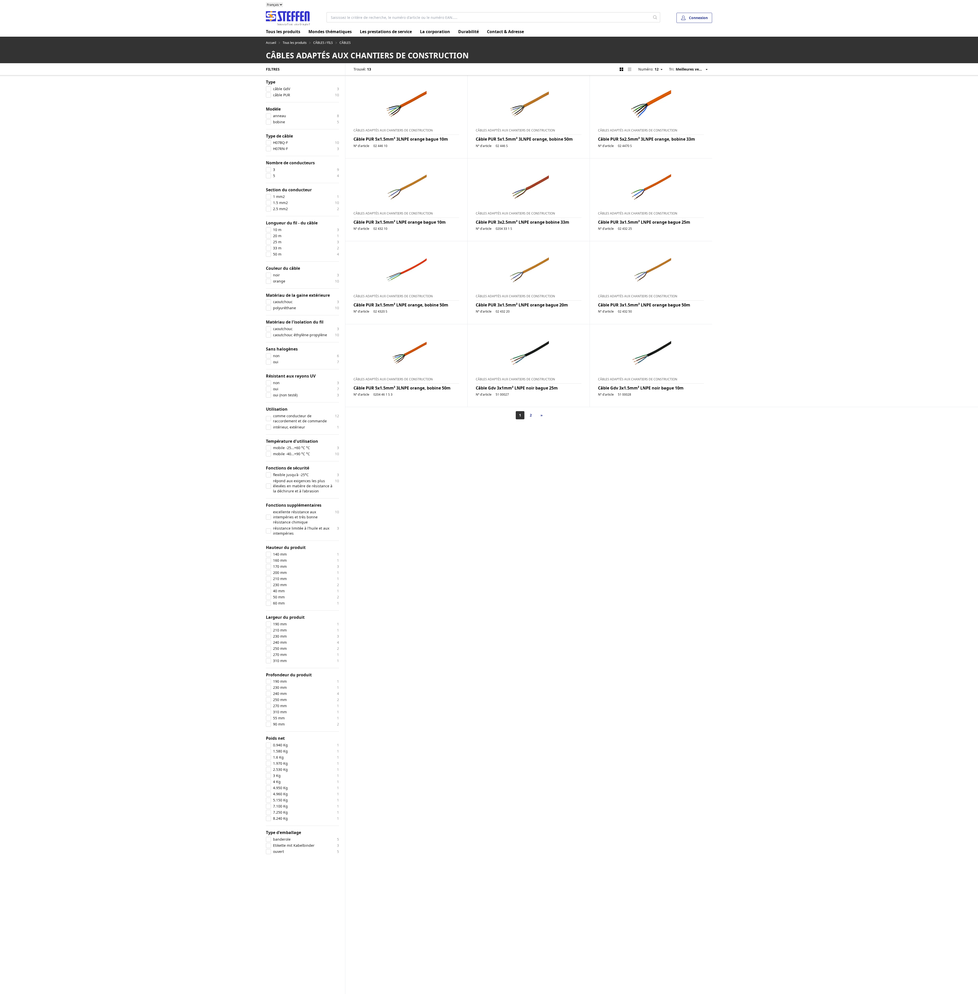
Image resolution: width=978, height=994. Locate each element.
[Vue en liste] (629, 69)
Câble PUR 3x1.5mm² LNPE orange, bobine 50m (401, 305)
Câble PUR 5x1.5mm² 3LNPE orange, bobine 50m (524, 139)
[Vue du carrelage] (621, 69)
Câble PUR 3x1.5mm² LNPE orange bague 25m (644, 222)
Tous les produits (283, 31)
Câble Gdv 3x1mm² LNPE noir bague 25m (517, 388)
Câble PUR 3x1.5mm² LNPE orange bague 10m (400, 222)
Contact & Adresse (505, 31)
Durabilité (468, 31)
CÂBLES (345, 43)
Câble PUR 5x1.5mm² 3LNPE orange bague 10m (401, 139)
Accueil (271, 43)
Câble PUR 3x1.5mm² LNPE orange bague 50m (644, 305)
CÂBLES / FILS (323, 43)
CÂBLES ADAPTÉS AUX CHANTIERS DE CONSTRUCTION (393, 130)
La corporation (435, 31)
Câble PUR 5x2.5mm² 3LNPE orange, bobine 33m (646, 139)
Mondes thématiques (330, 31)
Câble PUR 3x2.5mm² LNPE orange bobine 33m (522, 222)
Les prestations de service (386, 31)
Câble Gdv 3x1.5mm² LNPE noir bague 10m (641, 388)
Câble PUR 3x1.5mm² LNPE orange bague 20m (522, 305)
